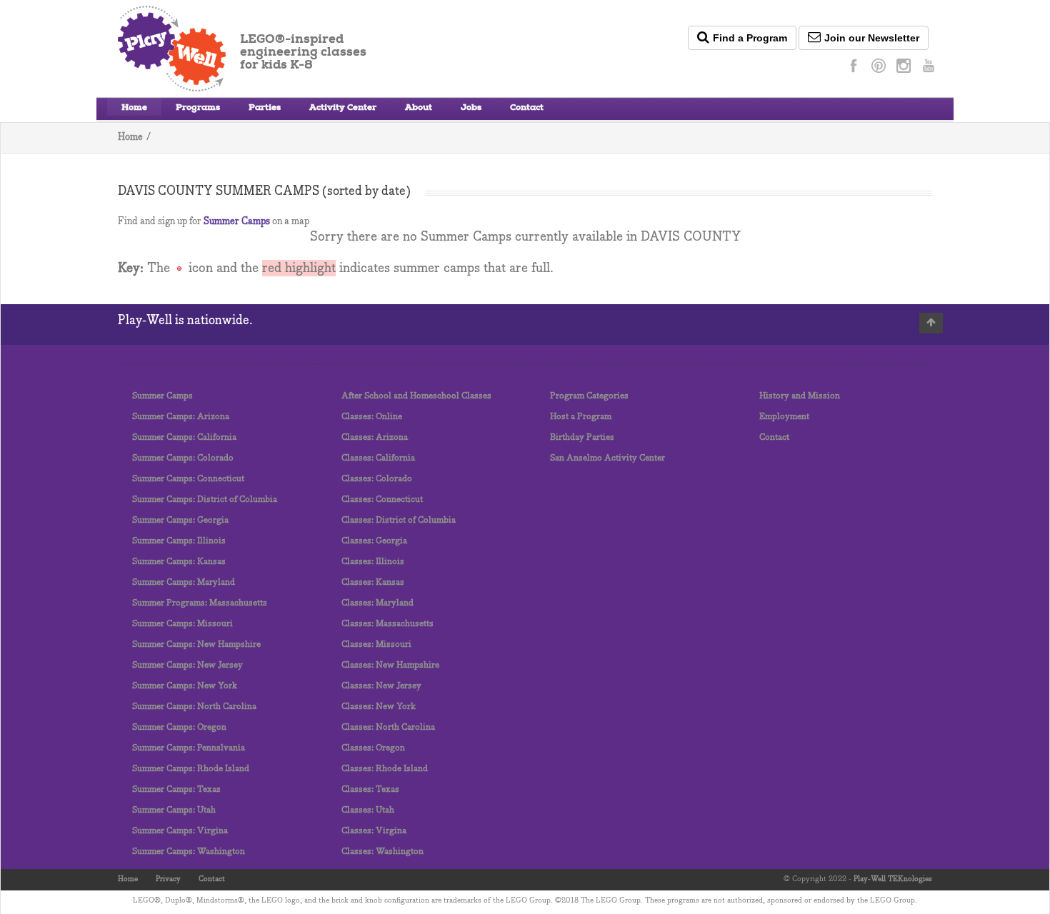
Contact (527, 108)
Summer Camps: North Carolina (194, 706)
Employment (784, 416)
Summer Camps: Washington (188, 851)
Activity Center (342, 108)
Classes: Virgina (373, 830)
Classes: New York (378, 706)
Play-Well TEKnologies (893, 879)
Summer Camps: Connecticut (188, 478)
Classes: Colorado (376, 478)
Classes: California (378, 458)
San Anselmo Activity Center (607, 458)
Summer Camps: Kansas (179, 561)
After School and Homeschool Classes (416, 396)
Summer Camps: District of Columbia (204, 499)
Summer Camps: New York (184, 686)
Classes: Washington (382, 851)
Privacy (168, 879)
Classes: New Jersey (381, 686)
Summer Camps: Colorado (183, 458)
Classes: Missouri (376, 644)
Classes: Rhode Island (384, 768)
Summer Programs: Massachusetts (199, 603)
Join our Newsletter (871, 38)
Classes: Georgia (374, 541)
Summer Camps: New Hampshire (196, 644)
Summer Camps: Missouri (182, 623)
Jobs (471, 108)
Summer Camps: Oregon (179, 727)
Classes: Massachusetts (387, 623)
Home (134, 108)
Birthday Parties (582, 437)
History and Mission (799, 396)
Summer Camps (237, 222)
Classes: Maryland (377, 603)
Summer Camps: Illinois (179, 541)
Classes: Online (371, 416)
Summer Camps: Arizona (180, 416)
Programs (198, 108)
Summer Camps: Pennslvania (188, 748)
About (418, 108)
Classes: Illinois (372, 561)
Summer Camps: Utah (174, 810)
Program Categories (589, 396)
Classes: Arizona (374, 437)
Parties (265, 108)
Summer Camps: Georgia (180, 520)
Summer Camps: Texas (176, 789)
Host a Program (580, 416)
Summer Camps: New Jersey (187, 665)
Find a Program (750, 38)
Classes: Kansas (372, 582)
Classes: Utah (367, 810)
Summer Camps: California (184, 437)
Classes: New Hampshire (390, 665)
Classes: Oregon (373, 748)
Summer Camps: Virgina (180, 830)
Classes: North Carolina (388, 727)
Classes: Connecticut (382, 499)
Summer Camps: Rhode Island (190, 768)
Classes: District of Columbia (398, 520)
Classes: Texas (370, 789)
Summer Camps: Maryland (183, 582)
